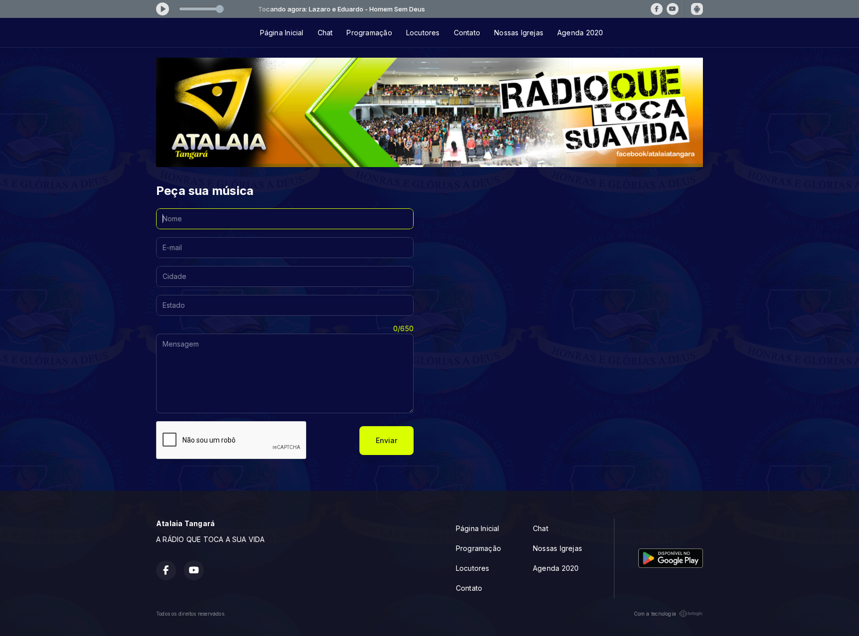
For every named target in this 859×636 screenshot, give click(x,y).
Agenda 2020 (580, 32)
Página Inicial (282, 32)
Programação (369, 32)
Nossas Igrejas (518, 32)
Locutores (423, 32)
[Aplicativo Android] (697, 9)
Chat (325, 32)
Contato (467, 32)
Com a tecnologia (655, 614)
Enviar (386, 440)
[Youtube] (673, 9)
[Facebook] (657, 9)
